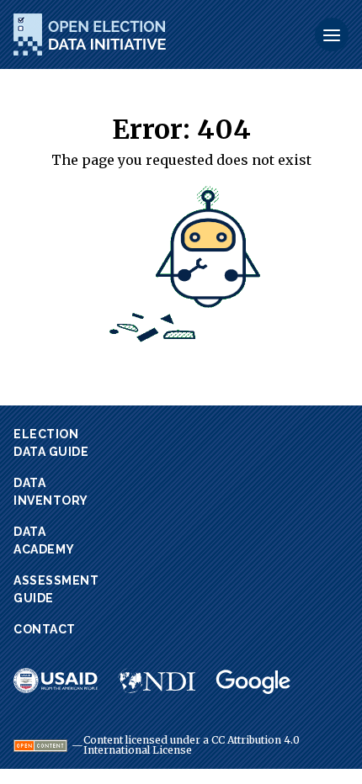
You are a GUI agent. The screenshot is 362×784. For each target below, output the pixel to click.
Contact (44, 629)
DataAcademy (44, 540)
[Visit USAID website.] (55, 680)
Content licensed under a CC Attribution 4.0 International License (191, 745)
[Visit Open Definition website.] (40, 745)
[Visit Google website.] (253, 682)
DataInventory (50, 491)
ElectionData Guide (50, 442)
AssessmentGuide (55, 589)
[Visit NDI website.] (156, 680)
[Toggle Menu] (332, 34)
